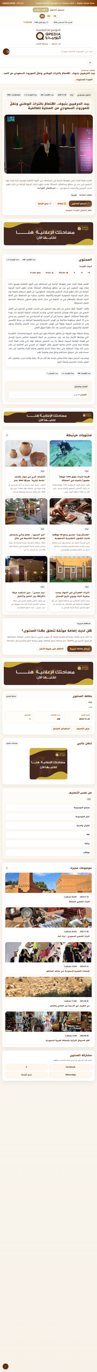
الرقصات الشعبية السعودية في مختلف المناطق (68, 971)
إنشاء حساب (41, 10)
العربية (74, 195)
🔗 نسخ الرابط (45, 203)
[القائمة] (90, 62)
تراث (71, 95)
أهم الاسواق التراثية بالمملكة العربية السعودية (68, 1040)
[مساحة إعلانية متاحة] (48, 233)
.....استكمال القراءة (48, 188)
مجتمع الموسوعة (82, 807)
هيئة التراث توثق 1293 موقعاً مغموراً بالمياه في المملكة (74, 478)
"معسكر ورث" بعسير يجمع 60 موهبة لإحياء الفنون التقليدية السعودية (71, 536)
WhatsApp (70, 1075)
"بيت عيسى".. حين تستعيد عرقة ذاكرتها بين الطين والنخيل (28, 594)
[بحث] (6, 51)
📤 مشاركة (63, 272)
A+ (89, 272)
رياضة (87, 843)
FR (55, 16)
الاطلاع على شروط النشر (51, 649)
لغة (88, 834)
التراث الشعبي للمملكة (79, 901)
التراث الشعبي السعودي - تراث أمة (74, 936)
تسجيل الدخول (57, 10)
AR (42, 16)
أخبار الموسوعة (82, 816)
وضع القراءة (35, 272)
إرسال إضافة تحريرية (79, 649)
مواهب (86, 852)
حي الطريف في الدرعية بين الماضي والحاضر (70, 1006)
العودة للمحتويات (84, 79)
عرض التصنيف (83, 728)
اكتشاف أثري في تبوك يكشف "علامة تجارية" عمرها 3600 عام (29, 478)
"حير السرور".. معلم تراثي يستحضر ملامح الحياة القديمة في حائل (27, 536)
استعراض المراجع (61, 728)
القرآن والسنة (83, 825)
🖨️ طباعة (50, 272)
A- (82, 272)
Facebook (70, 1067)
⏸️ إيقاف (61, 203)
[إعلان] (48, 763)
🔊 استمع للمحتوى (80, 203)
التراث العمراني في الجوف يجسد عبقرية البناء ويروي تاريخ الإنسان (72, 594)
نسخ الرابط (26, 1075)
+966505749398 (8, 3)
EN (48, 16)
